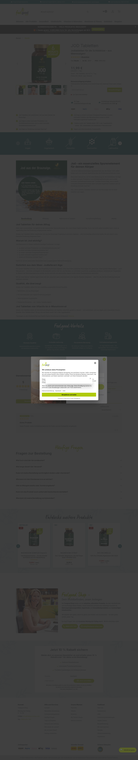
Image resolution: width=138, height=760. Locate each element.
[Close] (90, 378)
